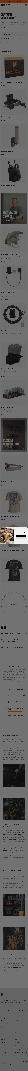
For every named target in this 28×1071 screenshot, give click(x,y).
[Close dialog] (27, 527)
